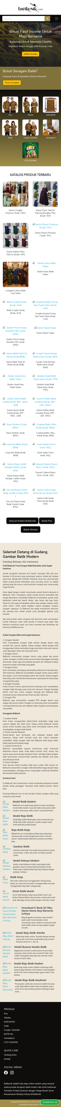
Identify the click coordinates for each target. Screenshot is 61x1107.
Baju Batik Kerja (20, 829)
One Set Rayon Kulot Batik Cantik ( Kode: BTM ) (15, 504)
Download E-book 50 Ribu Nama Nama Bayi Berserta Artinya (37, 910)
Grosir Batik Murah (23, 891)
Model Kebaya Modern (26, 860)
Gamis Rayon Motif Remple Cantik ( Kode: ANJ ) (16, 478)
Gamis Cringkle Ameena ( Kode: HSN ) (15, 211)
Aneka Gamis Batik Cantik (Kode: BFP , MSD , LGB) (15, 413)
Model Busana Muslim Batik (30, 946)
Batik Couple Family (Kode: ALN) (16, 311)
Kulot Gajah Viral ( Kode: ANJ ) (45, 454)
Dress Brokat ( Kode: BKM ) (15, 434)
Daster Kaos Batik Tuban (45, 273)
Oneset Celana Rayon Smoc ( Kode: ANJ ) (45, 474)
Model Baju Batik (23, 815)
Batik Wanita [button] (31, 529)
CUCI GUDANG (30, 161)
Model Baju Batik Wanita (30, 932)
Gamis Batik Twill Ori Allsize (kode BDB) (15, 363)
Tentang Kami (10, 1055)
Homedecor (50, 138)
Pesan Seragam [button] (12, 82)
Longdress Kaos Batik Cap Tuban (16, 292)
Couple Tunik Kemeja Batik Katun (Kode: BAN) (45, 365)
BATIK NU (8, 1034)
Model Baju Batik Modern (28, 963)
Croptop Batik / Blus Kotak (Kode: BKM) (45, 434)
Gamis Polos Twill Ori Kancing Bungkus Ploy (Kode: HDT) (45, 213)
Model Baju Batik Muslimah (30, 980)
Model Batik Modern (24, 801)
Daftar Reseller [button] (30, 54)
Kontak (7, 1059)
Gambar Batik (21, 846)
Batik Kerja (16, 877)
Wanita (30, 115)
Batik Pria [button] (47, 520)
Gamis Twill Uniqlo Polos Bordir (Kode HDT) (45, 501)
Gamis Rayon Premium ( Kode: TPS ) (45, 234)
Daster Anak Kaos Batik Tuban (15, 386)
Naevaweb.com (36, 1105)
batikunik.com (25, 1102)
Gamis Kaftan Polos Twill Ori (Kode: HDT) (15, 253)
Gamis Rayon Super (45, 333)
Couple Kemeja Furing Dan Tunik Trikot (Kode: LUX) (45, 316)
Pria (10, 115)
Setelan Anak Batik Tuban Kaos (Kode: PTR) (45, 387)
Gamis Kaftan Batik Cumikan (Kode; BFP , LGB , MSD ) (45, 413)
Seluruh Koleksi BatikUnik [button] (22, 520)
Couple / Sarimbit (30, 138)
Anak (10, 138)
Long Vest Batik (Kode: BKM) (15, 454)
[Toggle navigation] (56, 18)
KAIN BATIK (50, 115)
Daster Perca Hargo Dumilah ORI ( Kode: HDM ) (16, 342)
